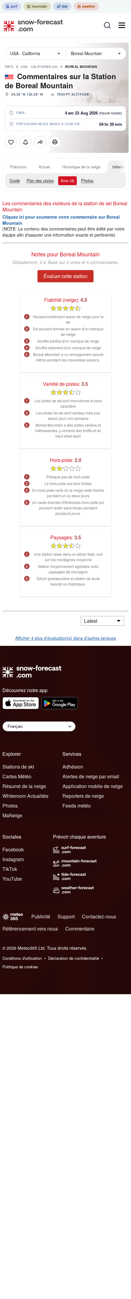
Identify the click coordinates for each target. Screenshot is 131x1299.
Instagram (13, 859)
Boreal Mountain (81, 67)
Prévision (18, 167)
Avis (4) (67, 180)
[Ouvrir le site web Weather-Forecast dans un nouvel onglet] (86, 6)
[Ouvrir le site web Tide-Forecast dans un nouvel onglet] (62, 6)
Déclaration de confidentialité (73, 958)
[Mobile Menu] (121, 25)
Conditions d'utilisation (22, 958)
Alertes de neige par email (90, 776)
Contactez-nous (99, 916)
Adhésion (72, 766)
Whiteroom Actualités (25, 795)
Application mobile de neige (92, 786)
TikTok (9, 868)
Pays (9, 67)
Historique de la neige (81, 167)
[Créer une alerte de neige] (25, 142)
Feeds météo (76, 805)
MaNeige (12, 815)
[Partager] (40, 142)
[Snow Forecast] (31, 25)
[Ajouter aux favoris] (11, 142)
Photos (87, 180)
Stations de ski (18, 766)
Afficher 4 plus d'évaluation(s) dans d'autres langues (65, 638)
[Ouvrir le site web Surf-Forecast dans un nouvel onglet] (11, 6)
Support (66, 916)
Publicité (40, 916)
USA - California (39, 67)
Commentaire (79, 928)
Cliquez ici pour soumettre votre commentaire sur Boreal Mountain (61, 220)
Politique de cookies (20, 967)
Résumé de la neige (24, 786)
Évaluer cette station (65, 276)
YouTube (12, 878)
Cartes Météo (16, 776)
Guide (14, 180)
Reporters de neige (83, 795)
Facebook (13, 849)
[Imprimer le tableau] (55, 142)
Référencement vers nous (30, 928)
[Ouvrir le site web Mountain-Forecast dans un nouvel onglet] (37, 6)
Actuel (44, 167)
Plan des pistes (40, 180)
